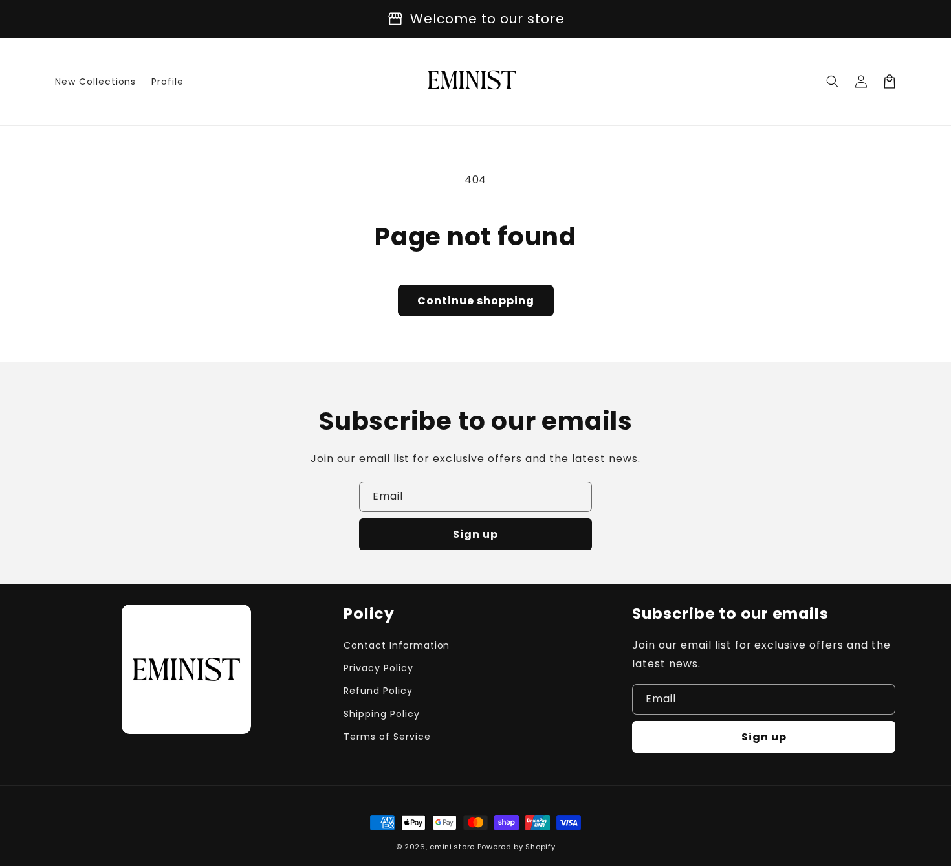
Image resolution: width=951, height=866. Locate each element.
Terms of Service (387, 736)
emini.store (452, 846)
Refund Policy (378, 690)
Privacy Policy (378, 667)
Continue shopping (475, 300)
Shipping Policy (381, 713)
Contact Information (397, 645)
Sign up (475, 534)
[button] (832, 81)
